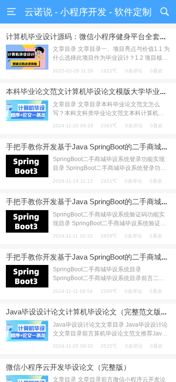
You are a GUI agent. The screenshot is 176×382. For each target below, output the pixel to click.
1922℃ (109, 70)
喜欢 (156, 70)
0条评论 (134, 70)
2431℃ (109, 181)
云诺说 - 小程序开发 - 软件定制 (88, 12)
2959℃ (109, 236)
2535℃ (109, 346)
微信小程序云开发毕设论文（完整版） (68, 367)
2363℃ (109, 125)
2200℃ (109, 291)
